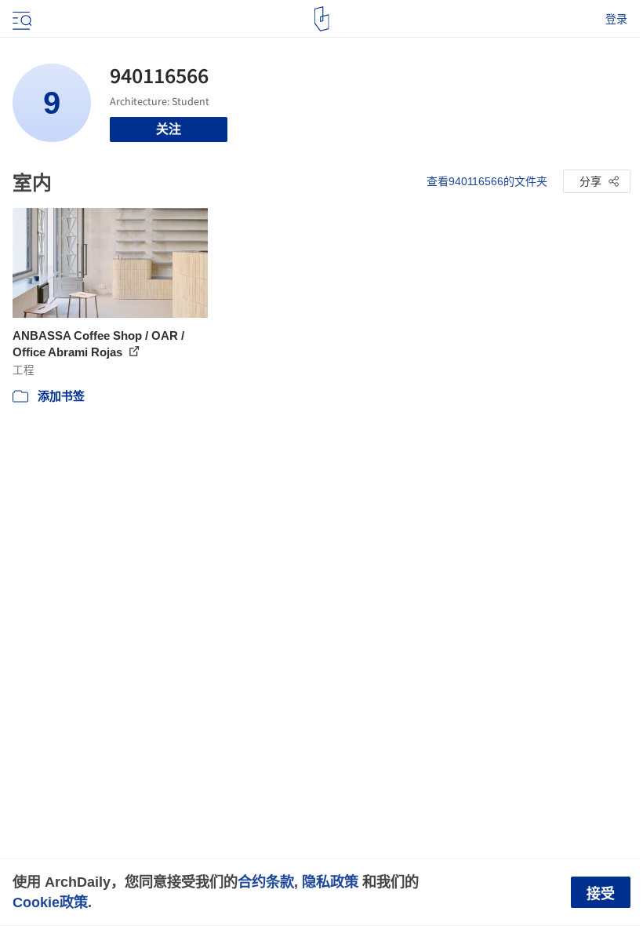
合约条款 (266, 881)
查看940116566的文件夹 (487, 181)
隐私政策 (330, 881)
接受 (601, 894)
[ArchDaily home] (321, 18)
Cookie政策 (50, 902)
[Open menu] (20, 19)
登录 (616, 18)
